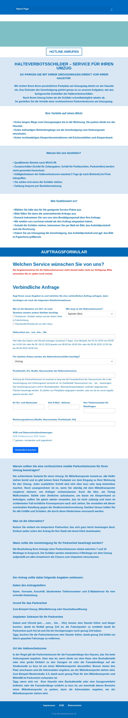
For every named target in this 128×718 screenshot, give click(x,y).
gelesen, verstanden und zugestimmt (33, 440)
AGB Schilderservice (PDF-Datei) (29, 436)
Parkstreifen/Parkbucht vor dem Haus (33, 324)
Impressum (49, 705)
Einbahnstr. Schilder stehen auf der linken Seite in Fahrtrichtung (37, 318)
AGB (61, 705)
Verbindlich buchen (25, 450)
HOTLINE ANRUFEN (64, 51)
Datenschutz (74, 705)
